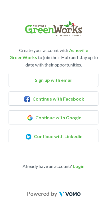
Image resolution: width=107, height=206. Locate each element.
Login (78, 166)
